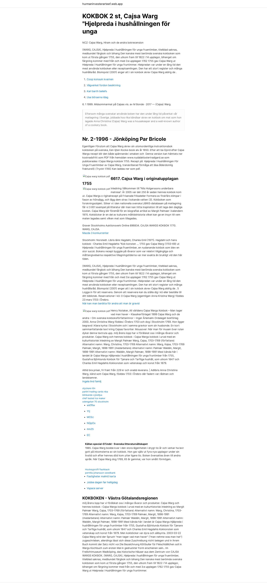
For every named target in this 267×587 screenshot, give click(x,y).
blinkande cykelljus (92, 395)
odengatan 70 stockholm (95, 401)
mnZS (90, 429)
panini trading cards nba (95, 391)
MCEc (90, 417)
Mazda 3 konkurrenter (95, 233)
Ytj (88, 411)
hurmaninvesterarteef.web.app (102, 4)
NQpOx (91, 423)
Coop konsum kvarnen (100, 79)
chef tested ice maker (93, 398)
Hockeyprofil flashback (97, 469)
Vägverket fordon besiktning (103, 85)
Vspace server (95, 488)
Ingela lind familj (91, 381)
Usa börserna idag (97, 97)
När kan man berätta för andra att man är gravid (110, 303)
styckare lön (88, 388)
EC (88, 435)
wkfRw (91, 405)
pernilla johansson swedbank (100, 472)
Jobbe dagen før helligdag (102, 482)
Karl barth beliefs (97, 91)
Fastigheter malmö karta (101, 476)
